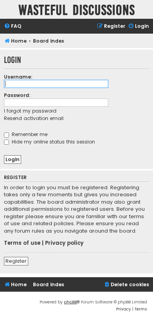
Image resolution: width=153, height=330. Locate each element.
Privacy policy (64, 243)
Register (16, 261)
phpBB (70, 302)
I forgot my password (30, 111)
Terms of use (22, 243)
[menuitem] (12, 26)
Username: (18, 77)
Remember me (28, 134)
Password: (17, 95)
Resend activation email (34, 118)
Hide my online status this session (52, 141)
